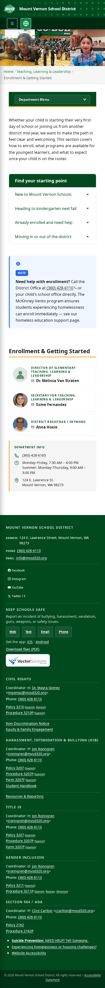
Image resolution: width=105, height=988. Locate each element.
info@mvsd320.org (31, 558)
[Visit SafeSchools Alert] (52, 660)
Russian (40, 707)
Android (42, 641)
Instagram (19, 579)
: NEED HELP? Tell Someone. (50, 940)
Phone (63, 632)
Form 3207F (15, 779)
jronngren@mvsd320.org (28, 753)
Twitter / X (18, 596)
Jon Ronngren (43, 748)
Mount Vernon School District (47, 8)
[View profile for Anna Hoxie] (20, 424)
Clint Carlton (42, 910)
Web (13, 632)
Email (45, 632)
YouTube (17, 587)
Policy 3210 (15, 706)
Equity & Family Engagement (29, 729)
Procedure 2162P (19, 931)
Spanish (30, 707)
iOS (30, 641)
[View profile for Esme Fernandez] (20, 400)
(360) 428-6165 (34, 455)
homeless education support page (47, 320)
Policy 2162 (15, 924)
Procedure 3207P (19, 773)
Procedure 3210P (19, 712)
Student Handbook (21, 785)
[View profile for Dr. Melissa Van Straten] (20, 374)
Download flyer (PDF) (22, 649)
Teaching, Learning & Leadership (44, 71)
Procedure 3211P (19, 891)
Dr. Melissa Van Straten (57, 380)
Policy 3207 (15, 768)
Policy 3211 (15, 885)
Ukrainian (61, 891)
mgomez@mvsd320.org (27, 692)
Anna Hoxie (46, 427)
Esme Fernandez (51, 404)
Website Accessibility (29, 953)
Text (28, 632)
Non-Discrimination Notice (27, 723)
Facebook (18, 570)
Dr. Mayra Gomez (46, 687)
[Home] (9, 9)
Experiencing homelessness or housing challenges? (54, 946)
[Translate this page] (26, 23)
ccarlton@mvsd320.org (74, 910)
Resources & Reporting (24, 796)
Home (8, 71)
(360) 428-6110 (60, 288)
